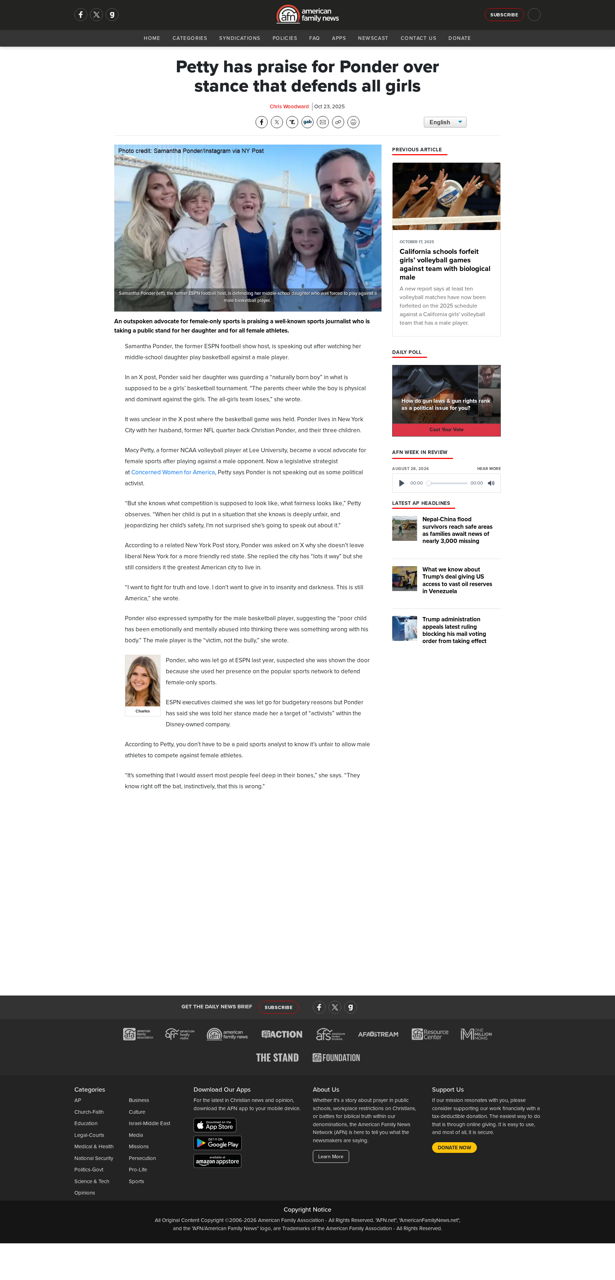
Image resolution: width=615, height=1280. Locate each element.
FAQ (314, 38)
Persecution (142, 1158)
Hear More (489, 468)
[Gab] (112, 14)
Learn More (330, 1157)
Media (136, 1135)
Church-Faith (89, 1112)
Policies (285, 38)
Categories (190, 38)
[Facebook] (80, 14)
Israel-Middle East (149, 1123)
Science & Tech (91, 1181)
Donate (459, 38)
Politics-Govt (88, 1169)
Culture (137, 1112)
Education (86, 1123)
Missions (139, 1146)
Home (152, 38)
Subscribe (504, 15)
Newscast (373, 38)
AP (77, 1100)
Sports (136, 1181)
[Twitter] (96, 14)
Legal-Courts (89, 1135)
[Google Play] (219, 1144)
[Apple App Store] (217, 1126)
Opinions (84, 1193)
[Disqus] (248, 890)
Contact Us (418, 38)
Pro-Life (138, 1169)
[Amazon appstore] (217, 1162)
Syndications (239, 38)
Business (139, 1100)
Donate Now (454, 1148)
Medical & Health (94, 1146)
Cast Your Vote (447, 430)
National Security (93, 1158)
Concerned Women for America (173, 472)
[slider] (447, 483)
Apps (339, 38)
